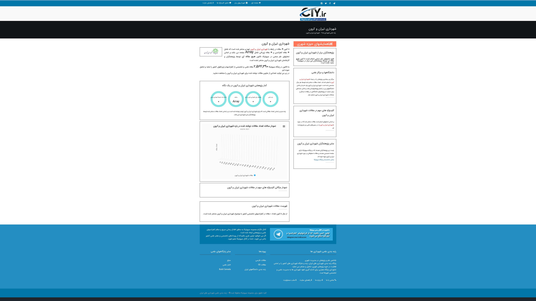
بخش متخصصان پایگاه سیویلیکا (324, 159)
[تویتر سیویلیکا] (326, 3)
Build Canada (225, 269)
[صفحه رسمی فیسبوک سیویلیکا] (330, 3)
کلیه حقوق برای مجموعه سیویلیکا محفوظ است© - (246, 292)
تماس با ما (330, 280)
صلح (229, 260)
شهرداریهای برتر (239, 3)
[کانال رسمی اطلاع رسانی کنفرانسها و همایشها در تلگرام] (301, 234)
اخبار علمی (227, 264)
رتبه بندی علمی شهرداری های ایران (213, 292)
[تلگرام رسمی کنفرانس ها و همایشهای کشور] (334, 3)
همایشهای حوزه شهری (313, 44)
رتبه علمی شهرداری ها (329, 33)
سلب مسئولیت (289, 280)
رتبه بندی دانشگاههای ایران (255, 269)
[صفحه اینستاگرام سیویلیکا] (322, 3)
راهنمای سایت (207, 3)
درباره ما (318, 280)
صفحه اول (254, 3)
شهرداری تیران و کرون (313, 33)
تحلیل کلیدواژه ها (223, 3)
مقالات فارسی (260, 260)
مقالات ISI (262, 264)
